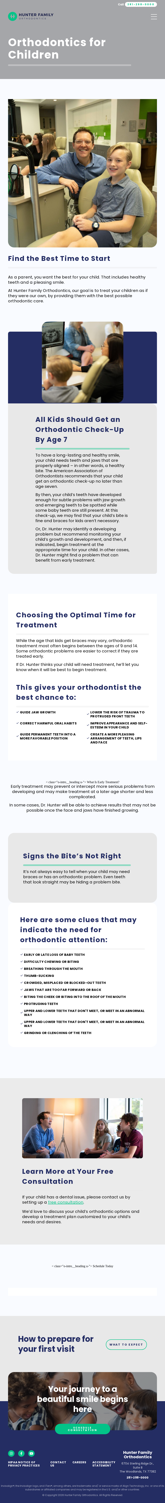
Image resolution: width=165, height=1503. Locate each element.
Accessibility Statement (104, 1464)
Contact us (58, 1464)
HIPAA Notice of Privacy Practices (24, 1464)
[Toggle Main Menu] (154, 16)
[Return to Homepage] (30, 17)
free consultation (65, 1202)
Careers (79, 1462)
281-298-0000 (138, 1478)
